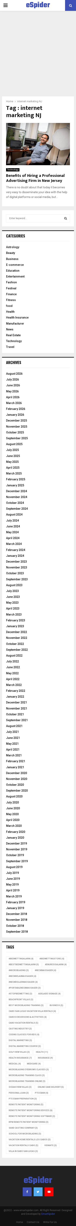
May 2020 (12, 814)
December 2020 (16, 773)
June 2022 (13, 667)
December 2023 (16, 561)
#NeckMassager (45, 970)
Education (12, 270)
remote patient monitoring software (32, 1116)
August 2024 (14, 514)
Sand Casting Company (23, 1128)
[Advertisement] (38, 56)
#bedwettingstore (52, 959)
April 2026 (12, 397)
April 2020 (12, 820)
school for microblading (25, 1134)
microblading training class (27, 1075)
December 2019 (16, 843)
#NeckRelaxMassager (22, 976)
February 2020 (15, 831)
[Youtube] (49, 1191)
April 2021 (12, 749)
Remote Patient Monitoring (26, 1104)
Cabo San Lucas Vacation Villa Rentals (32, 1011)
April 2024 (12, 538)
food (9, 305)
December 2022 (16, 632)
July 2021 (12, 731)
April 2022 (12, 679)
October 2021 (15, 714)
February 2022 (15, 690)
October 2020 (15, 784)
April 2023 (12, 608)
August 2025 (14, 444)
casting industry (20, 1029)
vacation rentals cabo (23, 1145)
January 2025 (15, 485)
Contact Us (33, 1222)
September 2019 (17, 861)
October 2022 (15, 643)
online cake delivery (51, 1087)
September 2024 (17, 508)
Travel (10, 347)
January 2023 (15, 626)
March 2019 (14, 896)
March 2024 (14, 543)
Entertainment (15, 276)
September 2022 (17, 649)
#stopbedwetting (20, 994)
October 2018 (15, 925)
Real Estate (13, 335)
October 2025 (15, 432)
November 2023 (16, 567)
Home (19, 1222)
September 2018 (17, 931)
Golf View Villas (19, 1052)
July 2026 (12, 379)
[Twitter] (38, 1191)
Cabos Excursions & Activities (28, 1017)
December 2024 (16, 491)
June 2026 (13, 385)
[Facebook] (27, 1191)
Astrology (12, 247)
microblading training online (27, 1081)
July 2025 (12, 450)
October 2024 (15, 502)
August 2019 (14, 867)
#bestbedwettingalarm (24, 964)
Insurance (45, 1058)
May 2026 (12, 391)
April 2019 (12, 890)
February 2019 (15, 902)
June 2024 (13, 526)
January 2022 (15, 696)
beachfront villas (21, 999)
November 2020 (16, 779)
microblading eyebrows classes (29, 1069)
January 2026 (15, 414)
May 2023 (12, 602)
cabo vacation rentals (23, 1023)
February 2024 (15, 550)
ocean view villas (20, 1087)
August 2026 (14, 373)
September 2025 (17, 438)
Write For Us (50, 1222)
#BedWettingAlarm (21, 959)
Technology (12, 170)
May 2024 (12, 532)
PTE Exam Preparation (23, 1099)
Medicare (34, 1064)
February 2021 (15, 761)
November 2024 (16, 497)
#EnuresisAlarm (56, 964)
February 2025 (15, 479)
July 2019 (12, 872)
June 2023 (13, 596)
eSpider (38, 5)
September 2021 (17, 720)
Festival (11, 288)
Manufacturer (15, 323)
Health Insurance (17, 317)
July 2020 (12, 802)
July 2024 (12, 520)
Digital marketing (20, 1040)
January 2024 (15, 555)
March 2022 (14, 685)
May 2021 (12, 743)
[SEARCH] (65, 218)
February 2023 (15, 620)
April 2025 (12, 467)
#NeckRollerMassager (23, 982)
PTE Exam (41, 1093)
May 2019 (12, 884)
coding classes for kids (24, 1034)
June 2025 (13, 456)
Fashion (11, 282)
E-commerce (15, 264)
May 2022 (12, 673)
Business (12, 259)
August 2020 (14, 796)
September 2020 (17, 790)
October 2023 (15, 573)
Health (10, 311)
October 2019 (15, 855)
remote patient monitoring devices (30, 1110)
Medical (15, 1064)
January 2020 (15, 837)
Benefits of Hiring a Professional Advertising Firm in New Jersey (35, 178)
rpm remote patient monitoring (28, 1122)
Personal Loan (19, 1093)
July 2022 (12, 661)
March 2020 (14, 825)
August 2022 (14, 655)
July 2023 (12, 591)
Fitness (11, 300)
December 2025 (16, 420)
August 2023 (14, 585)
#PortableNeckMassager (25, 988)
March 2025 (14, 473)
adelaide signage (49, 994)
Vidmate (50, 1145)
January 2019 (15, 908)
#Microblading (19, 970)
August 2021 (14, 726)
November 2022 (16, 637)
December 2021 (16, 702)
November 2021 (16, 708)
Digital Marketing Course (25, 1046)
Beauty (10, 253)
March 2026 (14, 403)
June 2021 (13, 737)
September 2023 (17, 579)
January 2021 (15, 767)
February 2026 (15, 408)
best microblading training (26, 1005)
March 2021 (14, 755)
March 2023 (14, 614)
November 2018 (16, 919)
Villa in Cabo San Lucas (23, 1151)
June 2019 (13, 878)
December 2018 (16, 914)
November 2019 (16, 849)
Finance (11, 294)
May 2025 (12, 461)
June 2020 (13, 808)
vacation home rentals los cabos (30, 1139)
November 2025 (16, 426)
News (9, 329)
